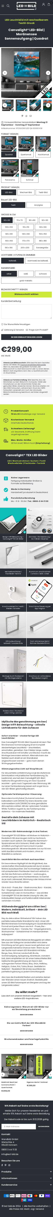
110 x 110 (26, 227)
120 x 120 (43, 227)
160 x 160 (9, 240)
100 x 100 (9, 227)
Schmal (29, 180)
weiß (26, 274)
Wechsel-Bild (26, 192)
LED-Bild (8, 192)
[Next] (48, 73)
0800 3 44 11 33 (9, 1149)
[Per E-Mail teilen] (31, 116)
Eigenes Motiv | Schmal (37, 1082)
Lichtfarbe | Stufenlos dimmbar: (18, 255)
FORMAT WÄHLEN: (10, 134)
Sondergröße (42, 247)
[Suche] (8, 5)
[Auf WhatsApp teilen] (26, 116)
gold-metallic (26, 280)
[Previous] (5, 73)
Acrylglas (38, 205)
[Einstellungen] (43, 4)
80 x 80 (32, 220)
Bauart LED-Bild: (9, 199)
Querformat (26, 154)
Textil (13, 205)
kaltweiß (12, 260)
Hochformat (43, 154)
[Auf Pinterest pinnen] (22, 116)
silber (9, 274)
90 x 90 (45, 220)
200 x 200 (25, 247)
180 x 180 (43, 240)
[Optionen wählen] (5, 1074)
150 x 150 (43, 234)
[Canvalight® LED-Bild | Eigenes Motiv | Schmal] (39, 1066)
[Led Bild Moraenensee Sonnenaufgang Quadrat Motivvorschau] (21, 105)
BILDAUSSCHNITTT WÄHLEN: (14, 289)
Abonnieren (43, 1126)
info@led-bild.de (9, 1154)
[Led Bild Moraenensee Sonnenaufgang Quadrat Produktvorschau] (8, 105)
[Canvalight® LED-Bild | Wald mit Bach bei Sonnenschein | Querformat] (13, 1066)
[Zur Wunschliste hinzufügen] (5, 1069)
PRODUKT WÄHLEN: (10, 187)
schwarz (43, 274)
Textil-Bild (43, 192)
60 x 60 (7, 220)
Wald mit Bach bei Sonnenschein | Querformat (9, 1085)
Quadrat (9, 154)
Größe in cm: (8, 214)
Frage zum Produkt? (38, 330)
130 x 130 (9, 234)
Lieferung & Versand (14, 330)
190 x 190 (9, 247)
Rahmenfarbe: (8, 268)
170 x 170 (26, 240)
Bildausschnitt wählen (26, 294)
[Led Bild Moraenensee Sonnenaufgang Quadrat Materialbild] (35, 105)
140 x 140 (26, 234)
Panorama (10, 180)
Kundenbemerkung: (11, 301)
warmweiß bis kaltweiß (38, 260)
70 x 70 (19, 220)
